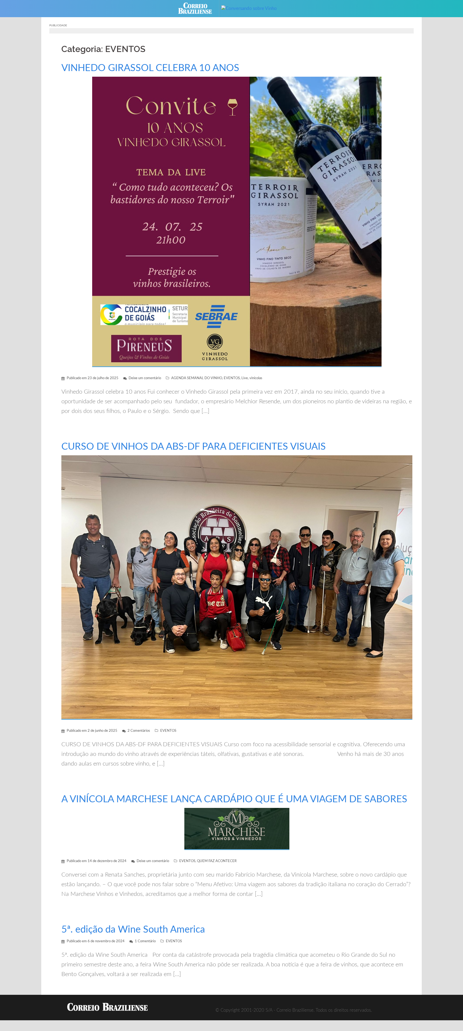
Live (244, 378)
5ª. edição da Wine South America (133, 929)
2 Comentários (139, 731)
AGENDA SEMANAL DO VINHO (196, 378)
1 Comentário (145, 941)
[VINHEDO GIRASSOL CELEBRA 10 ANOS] (237, 221)
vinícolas (255, 378)
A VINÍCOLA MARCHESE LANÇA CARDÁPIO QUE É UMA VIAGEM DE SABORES (234, 799)
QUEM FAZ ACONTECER (217, 861)
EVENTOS (232, 378)
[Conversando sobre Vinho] (253, 8)
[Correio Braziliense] (199, 8)
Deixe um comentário (145, 378)
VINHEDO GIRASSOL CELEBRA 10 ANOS (150, 68)
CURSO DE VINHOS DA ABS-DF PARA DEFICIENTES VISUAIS (193, 447)
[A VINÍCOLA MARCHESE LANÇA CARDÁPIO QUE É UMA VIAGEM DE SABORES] (236, 828)
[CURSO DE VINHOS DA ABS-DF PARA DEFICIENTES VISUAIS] (236, 587)
